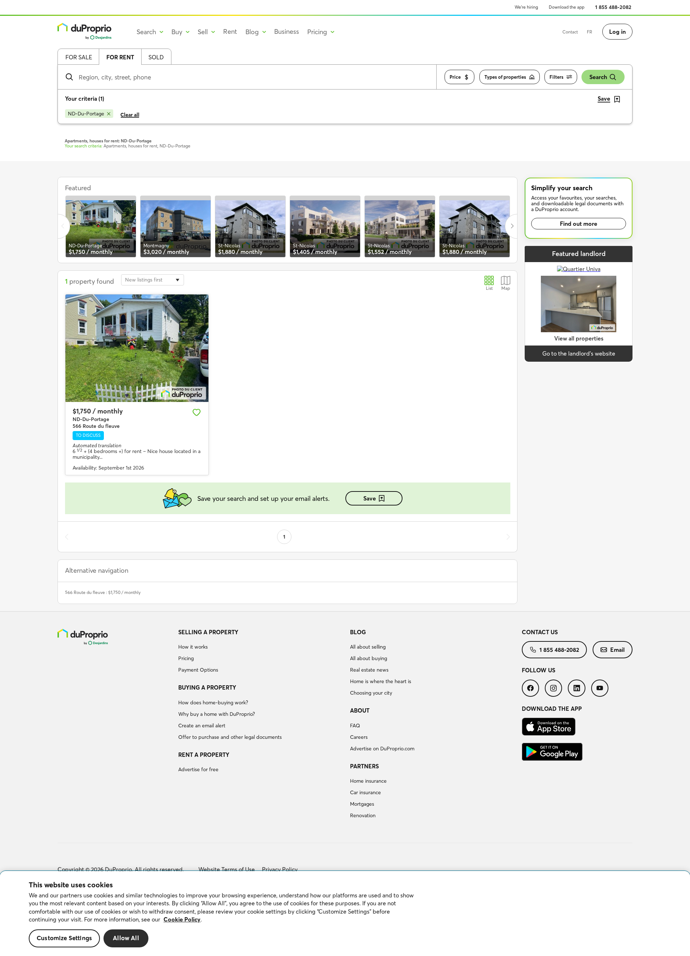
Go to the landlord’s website (578, 353)
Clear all (129, 114)
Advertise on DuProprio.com (382, 748)
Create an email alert (201, 725)
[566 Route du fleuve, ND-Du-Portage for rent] (136, 348)
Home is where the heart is (380, 681)
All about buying (368, 658)
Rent (230, 31)
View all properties (578, 338)
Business (286, 31)
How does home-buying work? (213, 702)
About (359, 710)
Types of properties (505, 77)
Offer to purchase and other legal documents (230, 737)
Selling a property (208, 632)
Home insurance (368, 781)
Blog (358, 632)
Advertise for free (198, 769)
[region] (345, 913)
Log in (617, 31)
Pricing (186, 658)
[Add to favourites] (196, 412)
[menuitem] (261, 652)
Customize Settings (64, 938)
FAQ (355, 725)
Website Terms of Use (226, 869)
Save (369, 498)
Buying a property (207, 687)
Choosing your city (371, 693)
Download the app (566, 7)
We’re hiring (526, 7)
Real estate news (369, 670)
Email (617, 649)
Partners (364, 766)
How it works (193, 647)
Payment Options (198, 670)
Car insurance (365, 792)
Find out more (578, 223)
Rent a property (203, 754)
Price (455, 77)
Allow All (126, 938)
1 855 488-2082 (613, 7)
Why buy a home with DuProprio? (216, 714)
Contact (570, 32)
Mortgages (362, 804)
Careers (359, 737)
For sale (78, 57)
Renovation (363, 815)
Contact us (540, 632)
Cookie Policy (182, 919)
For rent (120, 57)
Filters (556, 77)
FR (589, 32)
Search (598, 77)
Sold (156, 57)
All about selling (368, 647)
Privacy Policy (280, 869)
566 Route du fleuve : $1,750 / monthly (103, 592)
